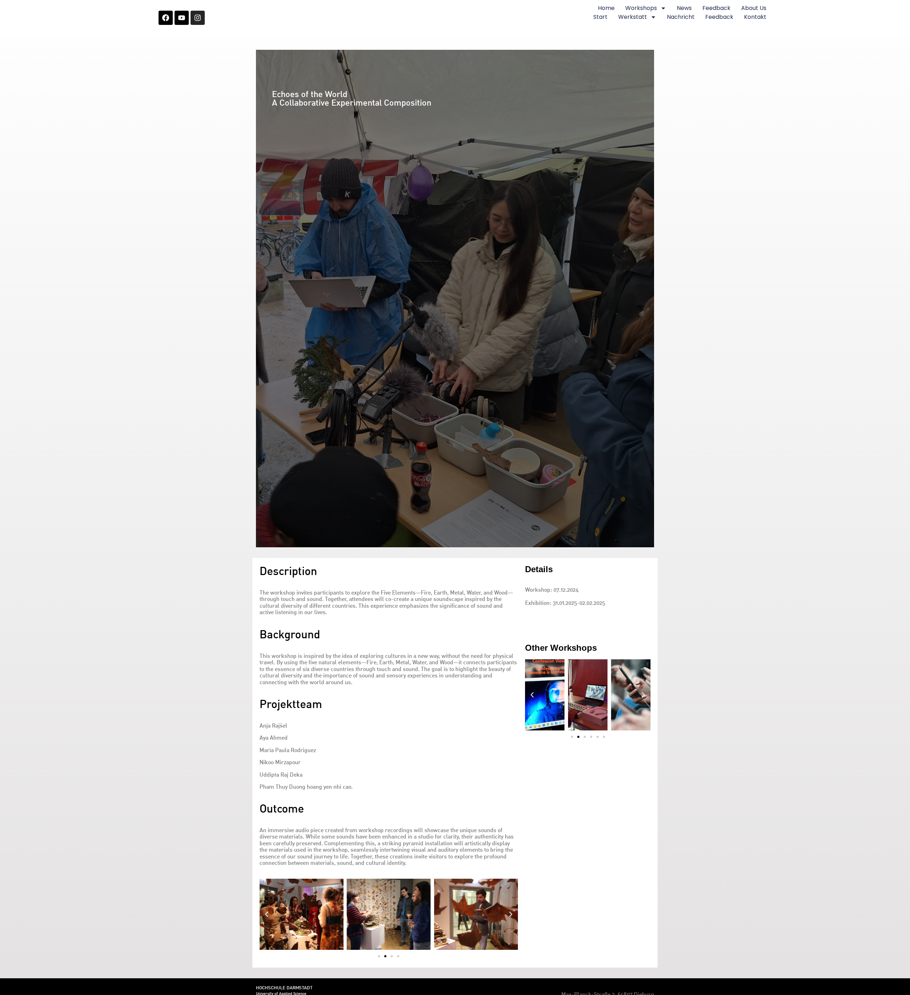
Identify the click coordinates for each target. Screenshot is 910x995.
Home (606, 8)
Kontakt (755, 17)
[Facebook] (166, 18)
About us (753, 8)
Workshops (641, 8)
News (684, 8)
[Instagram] (198, 18)
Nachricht (681, 17)
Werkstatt (632, 17)
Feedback (716, 8)
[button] (379, 956)
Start (600, 17)
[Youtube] (182, 18)
